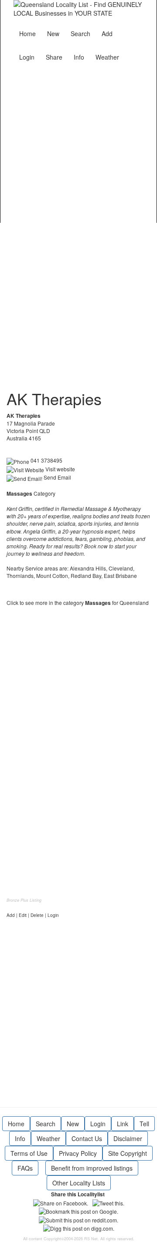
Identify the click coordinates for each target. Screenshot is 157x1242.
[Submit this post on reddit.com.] (78, 1218)
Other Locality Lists (78, 1182)
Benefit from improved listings (92, 1168)
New (53, 33)
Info (79, 57)
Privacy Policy (78, 1153)
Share (54, 57)
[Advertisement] (78, 142)
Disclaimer (127, 1138)
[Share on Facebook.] (60, 1202)
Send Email (56, 477)
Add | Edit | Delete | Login (33, 915)
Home (27, 33)
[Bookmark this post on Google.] (78, 1210)
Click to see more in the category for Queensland (78, 602)
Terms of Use (29, 1153)
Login (26, 57)
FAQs (25, 1168)
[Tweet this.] (108, 1202)
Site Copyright (127, 1153)
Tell (144, 1123)
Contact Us (87, 1138)
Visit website (59, 469)
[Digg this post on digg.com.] (78, 1227)
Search (80, 33)
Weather (107, 57)
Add (107, 33)
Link (122, 1123)
